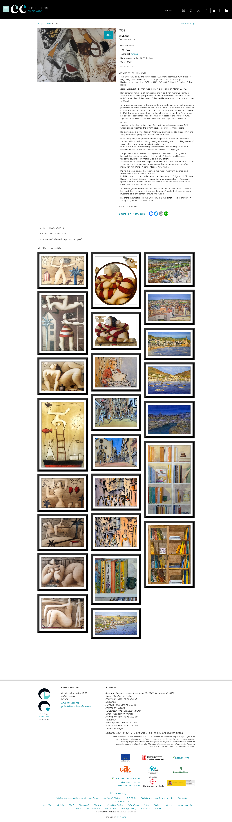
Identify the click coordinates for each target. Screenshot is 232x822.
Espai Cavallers (109, 811)
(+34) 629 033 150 (70, 703)
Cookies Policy (115, 804)
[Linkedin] (227, 10)
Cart (71, 804)
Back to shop (188, 23)
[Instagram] (215, 10)
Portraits (182, 797)
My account (93, 808)
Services (145, 808)
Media (78, 808)
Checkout (84, 804)
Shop (40, 23)
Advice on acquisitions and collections (77, 797)
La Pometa (121, 817)
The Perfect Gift (121, 801)
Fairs (146, 804)
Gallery (157, 804)
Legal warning (185, 804)
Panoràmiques (127, 39)
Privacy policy (128, 808)
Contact (98, 804)
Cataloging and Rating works (157, 797)
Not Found (110, 808)
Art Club (130, 797)
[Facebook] (221, 10)
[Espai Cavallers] (29, 9)
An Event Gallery (112, 797)
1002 (49, 23)
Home (169, 804)
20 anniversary (118, 793)
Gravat (135, 53)
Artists (60, 804)
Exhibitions (133, 804)
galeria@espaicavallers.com (75, 706)
